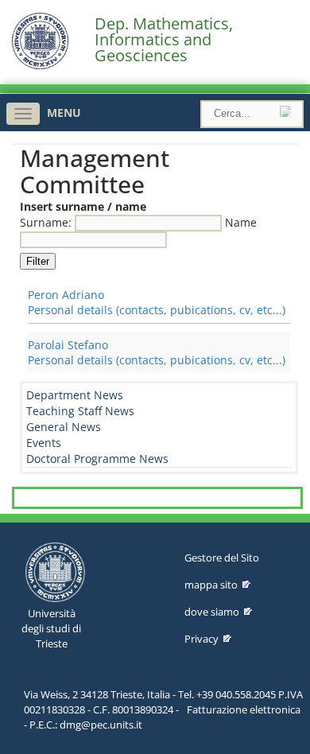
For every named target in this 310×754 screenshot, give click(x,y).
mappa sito (211, 584)
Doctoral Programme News (97, 458)
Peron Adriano (66, 294)
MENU (64, 112)
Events (43, 442)
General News (63, 426)
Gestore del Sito (221, 557)
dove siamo (211, 611)
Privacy (201, 639)
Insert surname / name (83, 206)
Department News (74, 394)
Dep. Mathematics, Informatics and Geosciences (164, 40)
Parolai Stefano (68, 344)
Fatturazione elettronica (243, 709)
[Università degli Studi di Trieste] (40, 65)
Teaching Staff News (80, 410)
